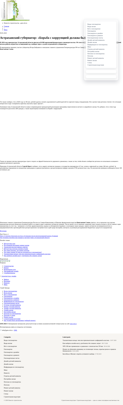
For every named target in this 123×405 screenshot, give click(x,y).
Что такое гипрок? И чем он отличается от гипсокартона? (23, 252)
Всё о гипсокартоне (10, 294)
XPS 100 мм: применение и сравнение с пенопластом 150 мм (83, 346)
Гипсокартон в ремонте (11, 300)
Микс (5, 30)
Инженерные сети (10, 269)
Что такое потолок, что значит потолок (16, 250)
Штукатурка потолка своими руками (16, 249)
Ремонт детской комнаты (12, 306)
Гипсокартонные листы (11, 303)
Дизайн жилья (8, 310)
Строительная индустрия (12, 319)
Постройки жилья (10, 312)
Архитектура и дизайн (8, 276)
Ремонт (6, 268)
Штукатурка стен (9, 243)
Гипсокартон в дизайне (11, 298)
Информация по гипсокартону (14, 301)
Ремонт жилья (8, 317)
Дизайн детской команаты (12, 308)
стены (13, 315)
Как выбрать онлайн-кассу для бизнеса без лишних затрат (23, 255)
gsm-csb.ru (73, 324)
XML (15, 330)
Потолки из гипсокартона (12, 313)
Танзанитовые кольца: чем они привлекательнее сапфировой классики (27, 254)
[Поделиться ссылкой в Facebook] (3, 261)
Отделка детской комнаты (12, 305)
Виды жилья (8, 293)
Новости (7, 283)
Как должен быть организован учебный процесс (20, 320)
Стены (6, 394)
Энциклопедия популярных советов (16, 247)
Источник (3, 231)
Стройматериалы (9, 273)
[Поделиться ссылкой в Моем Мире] (7, 261)
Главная (6, 26)
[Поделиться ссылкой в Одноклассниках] (9, 261)
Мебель (6, 279)
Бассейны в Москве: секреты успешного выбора (78, 354)
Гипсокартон (8, 296)
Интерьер (7, 281)
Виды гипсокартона (10, 291)
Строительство (9, 266)
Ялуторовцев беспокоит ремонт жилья (16, 245)
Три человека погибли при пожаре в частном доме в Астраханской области (25, 237)
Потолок (7, 315)
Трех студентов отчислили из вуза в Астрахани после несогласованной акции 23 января (29, 236)
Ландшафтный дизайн (11, 271)
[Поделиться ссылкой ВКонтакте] (1, 261)
